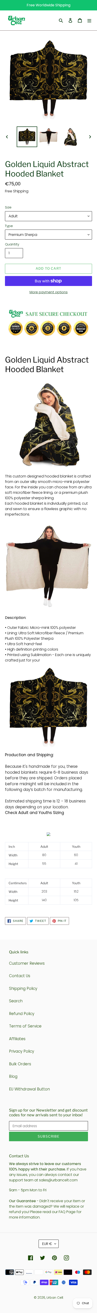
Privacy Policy (21, 1051)
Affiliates (17, 1039)
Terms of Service (25, 1026)
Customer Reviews (27, 963)
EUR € (47, 1243)
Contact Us (19, 976)
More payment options (49, 292)
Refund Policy (21, 1013)
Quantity (12, 244)
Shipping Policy (23, 988)
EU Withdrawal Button (29, 1089)
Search (16, 1001)
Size (8, 207)
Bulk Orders (20, 1064)
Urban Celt (54, 1297)
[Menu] (89, 20)
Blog (13, 1076)
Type (9, 225)
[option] (27, 136)
